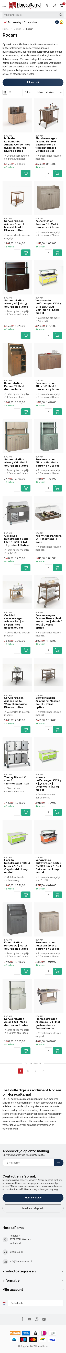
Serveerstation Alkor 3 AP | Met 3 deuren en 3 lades (16, 303)
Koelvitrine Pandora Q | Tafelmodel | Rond (49, 539)
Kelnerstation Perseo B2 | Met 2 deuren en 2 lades (47, 224)
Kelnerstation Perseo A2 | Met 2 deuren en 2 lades (16, 945)
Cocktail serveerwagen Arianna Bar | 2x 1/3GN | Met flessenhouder (14, 621)
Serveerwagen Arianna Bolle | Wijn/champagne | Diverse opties (16, 702)
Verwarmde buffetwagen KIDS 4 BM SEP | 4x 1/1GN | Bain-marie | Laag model (48, 866)
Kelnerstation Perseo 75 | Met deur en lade (14, 386)
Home (5, 29)
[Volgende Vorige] (43, 1071)
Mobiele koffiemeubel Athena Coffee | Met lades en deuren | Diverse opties (17, 144)
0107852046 (16, 1252)
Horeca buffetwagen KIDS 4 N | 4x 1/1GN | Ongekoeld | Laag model (17, 866)
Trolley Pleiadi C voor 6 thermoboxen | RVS (16, 780)
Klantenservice (33, 1197)
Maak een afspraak (33, 1208)
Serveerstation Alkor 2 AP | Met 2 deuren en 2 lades (47, 462)
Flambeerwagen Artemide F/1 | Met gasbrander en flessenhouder (48, 1023)
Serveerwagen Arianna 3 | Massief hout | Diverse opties (48, 702)
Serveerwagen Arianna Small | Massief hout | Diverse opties (14, 225)
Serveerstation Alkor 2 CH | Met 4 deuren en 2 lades (16, 1022)
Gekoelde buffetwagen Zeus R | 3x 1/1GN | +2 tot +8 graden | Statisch (17, 540)
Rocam (29, 29)
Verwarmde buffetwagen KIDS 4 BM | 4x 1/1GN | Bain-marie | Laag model (48, 307)
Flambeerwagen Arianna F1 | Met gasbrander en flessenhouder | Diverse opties (46, 144)
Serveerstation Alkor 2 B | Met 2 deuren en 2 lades (47, 945)
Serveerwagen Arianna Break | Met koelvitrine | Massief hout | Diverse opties (49, 621)
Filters (31, 82)
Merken (17, 29)
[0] (61, 5)
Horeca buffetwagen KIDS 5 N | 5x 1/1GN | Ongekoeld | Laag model (48, 783)
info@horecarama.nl (21, 1261)
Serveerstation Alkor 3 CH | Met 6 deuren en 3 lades (16, 462)
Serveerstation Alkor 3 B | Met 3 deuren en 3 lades (47, 386)
